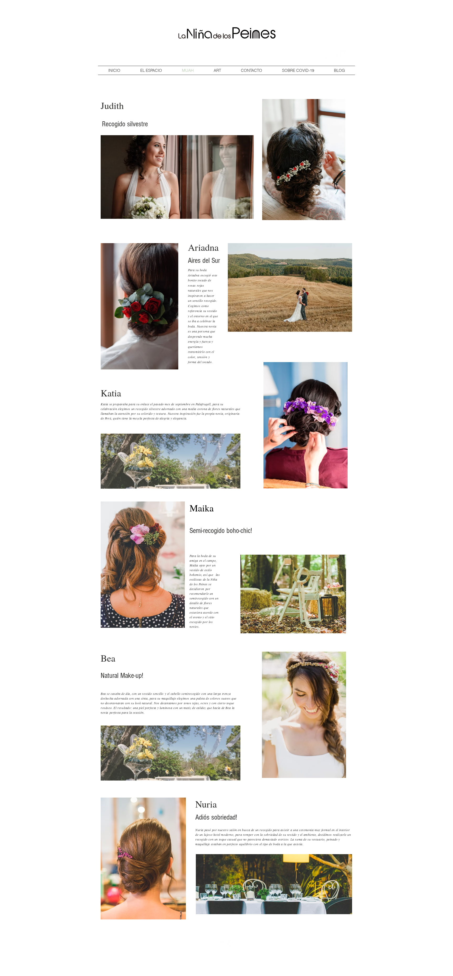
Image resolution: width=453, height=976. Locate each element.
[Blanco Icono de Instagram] (334, 54)
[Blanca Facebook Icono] (326, 54)
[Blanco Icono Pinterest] (343, 54)
